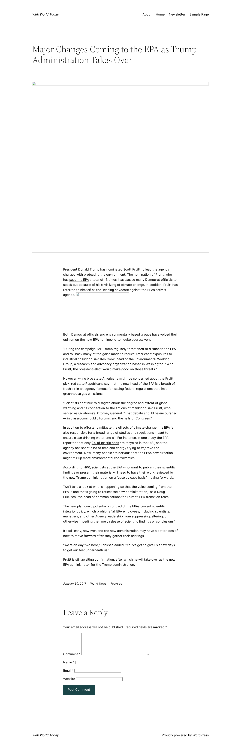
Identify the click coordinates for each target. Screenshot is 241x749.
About (147, 14)
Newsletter (177, 14)
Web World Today (45, 14)
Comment (71, 654)
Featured (116, 583)
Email (68, 670)
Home (160, 14)
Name (68, 662)
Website (69, 679)
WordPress (201, 735)
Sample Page (199, 14)
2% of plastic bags (105, 443)
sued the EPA (79, 279)
